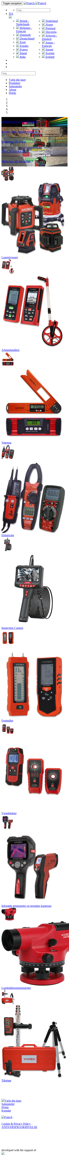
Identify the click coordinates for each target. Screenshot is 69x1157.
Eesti (22, 42)
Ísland (23, 53)
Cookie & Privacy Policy (16, 1123)
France (23, 49)
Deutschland (26, 38)
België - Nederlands (22, 22)
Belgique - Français (24, 29)
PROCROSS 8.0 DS (14, 151)
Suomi (49, 49)
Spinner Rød (9, 131)
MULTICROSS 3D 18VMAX (19, 121)
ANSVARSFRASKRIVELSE (19, 1127)
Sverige (49, 53)
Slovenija (50, 32)
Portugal (50, 28)
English (49, 56)
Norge (49, 24)
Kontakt (6, 1110)
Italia (22, 56)
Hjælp (12, 92)
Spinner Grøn (26, 131)
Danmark (25, 34)
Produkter (14, 83)
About (12, 89)
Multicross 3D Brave (13, 141)
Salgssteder (15, 86)
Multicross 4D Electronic (16, 161)
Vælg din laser (17, 79)
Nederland (51, 21)
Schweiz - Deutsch (49, 37)
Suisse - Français (48, 44)
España (23, 45)
